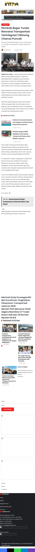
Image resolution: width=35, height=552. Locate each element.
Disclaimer (2, 510)
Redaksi (2, 501)
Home (4, 21)
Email (3, 405)
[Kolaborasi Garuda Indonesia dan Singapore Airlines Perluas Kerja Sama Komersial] (6, 122)
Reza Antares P (7, 50)
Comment (20, 377)
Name (3, 401)
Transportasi (10, 21)
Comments (4, 489)
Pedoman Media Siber (5, 507)
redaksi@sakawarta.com (10, 525)
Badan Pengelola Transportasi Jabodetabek (14, 211)
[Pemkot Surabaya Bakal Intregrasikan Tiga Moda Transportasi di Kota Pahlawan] (9, 370)
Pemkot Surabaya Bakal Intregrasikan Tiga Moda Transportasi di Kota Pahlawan (9, 379)
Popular (3, 483)
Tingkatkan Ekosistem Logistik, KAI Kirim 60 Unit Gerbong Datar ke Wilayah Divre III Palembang (18, 18)
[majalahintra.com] (11, 4)
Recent (3, 486)
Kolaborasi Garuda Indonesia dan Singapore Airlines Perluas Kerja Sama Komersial (23, 122)
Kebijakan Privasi (4, 504)
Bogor (29, 211)
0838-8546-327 (8, 523)
